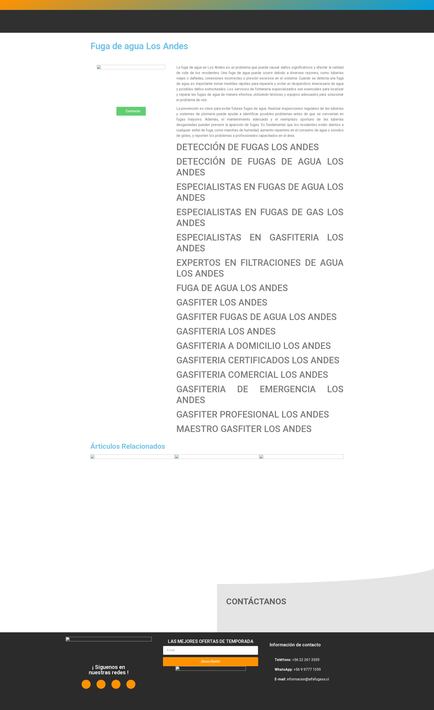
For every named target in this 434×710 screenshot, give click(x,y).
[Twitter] (101, 684)
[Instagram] (115, 684)
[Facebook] (86, 684)
